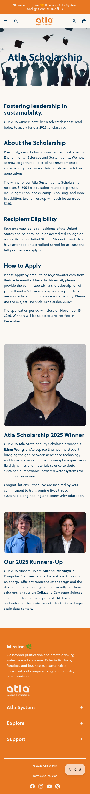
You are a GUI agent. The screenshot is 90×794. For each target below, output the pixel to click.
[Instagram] (41, 786)
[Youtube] (49, 786)
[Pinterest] (57, 786)
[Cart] (84, 21)
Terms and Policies (45, 776)
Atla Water (50, 766)
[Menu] (5, 21)
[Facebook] (32, 786)
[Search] (16, 21)
